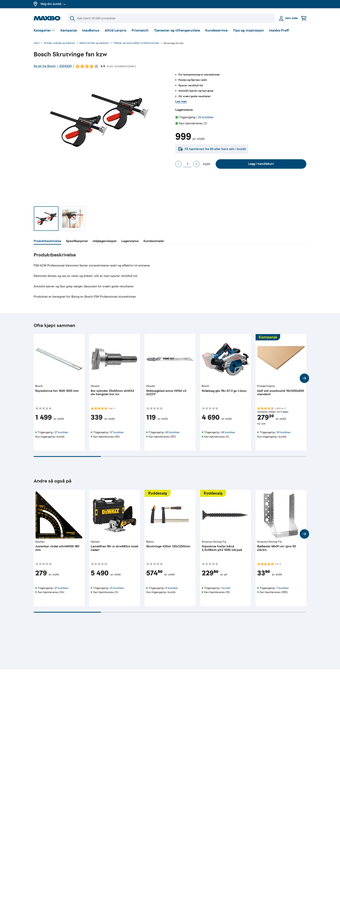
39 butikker (283, 432)
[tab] (47, 242)
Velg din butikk (51, 4)
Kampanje (68, 30)
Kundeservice (216, 30)
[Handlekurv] (303, 18)
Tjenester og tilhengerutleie (177, 30)
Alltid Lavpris (115, 30)
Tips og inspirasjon (248, 30)
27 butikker (61, 432)
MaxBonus (90, 30)
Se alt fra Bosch (45, 66)
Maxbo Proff (279, 30)
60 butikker (172, 432)
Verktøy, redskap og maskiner (59, 43)
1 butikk (225, 588)
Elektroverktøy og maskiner (94, 43)
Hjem (36, 43)
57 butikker (117, 432)
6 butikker (171, 588)
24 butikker (117, 588)
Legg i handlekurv (261, 164)
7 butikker (282, 588)
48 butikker (228, 432)
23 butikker (206, 117)
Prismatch (140, 30)
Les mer (181, 101)
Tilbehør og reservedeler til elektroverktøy (136, 43)
